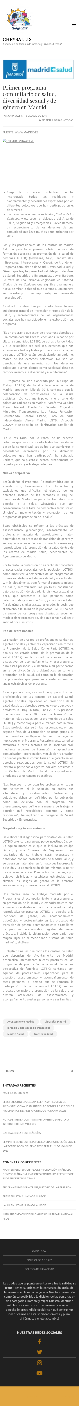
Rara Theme (35, 1397)
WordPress (67, 1397)
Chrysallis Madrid (55, 1021)
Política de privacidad (39, 1269)
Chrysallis (15, 115)
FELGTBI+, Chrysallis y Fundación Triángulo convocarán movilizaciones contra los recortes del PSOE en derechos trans (39, 1174)
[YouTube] (39, 1374)
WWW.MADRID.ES (26, 132)
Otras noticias (63, 120)
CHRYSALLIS (17, 39)
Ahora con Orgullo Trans (19, 1046)
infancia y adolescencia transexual (28, 1027)
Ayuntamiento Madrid (20, 1021)
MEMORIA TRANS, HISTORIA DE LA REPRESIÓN (44, 1187)
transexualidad (43, 1034)
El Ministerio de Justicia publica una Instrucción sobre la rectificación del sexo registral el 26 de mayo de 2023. (39, 1146)
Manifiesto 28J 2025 (15, 1092)
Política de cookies (40, 1260)
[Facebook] (39, 1342)
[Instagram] (39, 1363)
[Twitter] (39, 1353)
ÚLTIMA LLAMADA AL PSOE (30, 1196)
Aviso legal (39, 1251)
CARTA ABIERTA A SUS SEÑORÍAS (22, 1132)
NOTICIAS (47, 120)
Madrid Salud (15, 1034)
